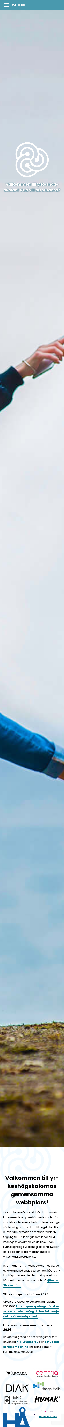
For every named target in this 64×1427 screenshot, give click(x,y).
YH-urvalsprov (27, 1342)
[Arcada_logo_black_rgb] (17, 1374)
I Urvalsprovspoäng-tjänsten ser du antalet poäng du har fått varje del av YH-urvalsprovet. (31, 1311)
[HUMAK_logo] (47, 1399)
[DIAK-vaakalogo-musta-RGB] (17, 1388)
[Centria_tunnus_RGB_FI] (47, 1374)
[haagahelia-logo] (47, 1386)
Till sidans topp (48, 1416)
